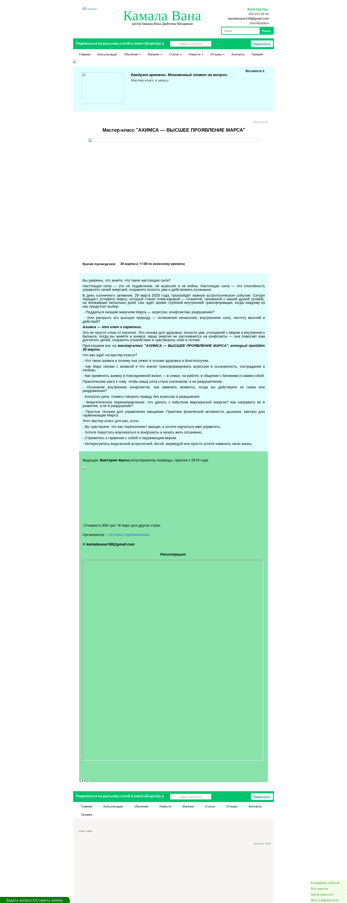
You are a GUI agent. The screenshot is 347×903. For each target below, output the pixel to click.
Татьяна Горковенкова (128, 534)
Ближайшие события (325, 883)
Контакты (238, 54)
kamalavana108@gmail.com (248, 18)
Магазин (154, 54)
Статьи (174, 54)
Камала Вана (162, 15)
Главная (84, 54)
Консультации (107, 54)
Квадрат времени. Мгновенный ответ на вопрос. (179, 74)
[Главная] (90, 8)
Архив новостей (322, 894)
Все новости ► (255, 70)
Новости (195, 54)
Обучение (131, 54)
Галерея (257, 54)
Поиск (266, 31)
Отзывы (216, 54)
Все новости (319, 888)
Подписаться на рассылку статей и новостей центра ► (121, 43)
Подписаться (261, 44)
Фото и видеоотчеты (325, 900)
